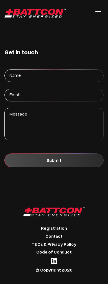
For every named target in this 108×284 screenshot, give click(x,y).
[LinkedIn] (54, 261)
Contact (54, 236)
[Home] (45, 13)
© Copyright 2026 (53, 270)
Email (14, 94)
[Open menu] (98, 13)
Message (18, 114)
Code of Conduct (54, 252)
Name (15, 75)
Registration (54, 228)
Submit (54, 160)
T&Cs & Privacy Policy (54, 244)
